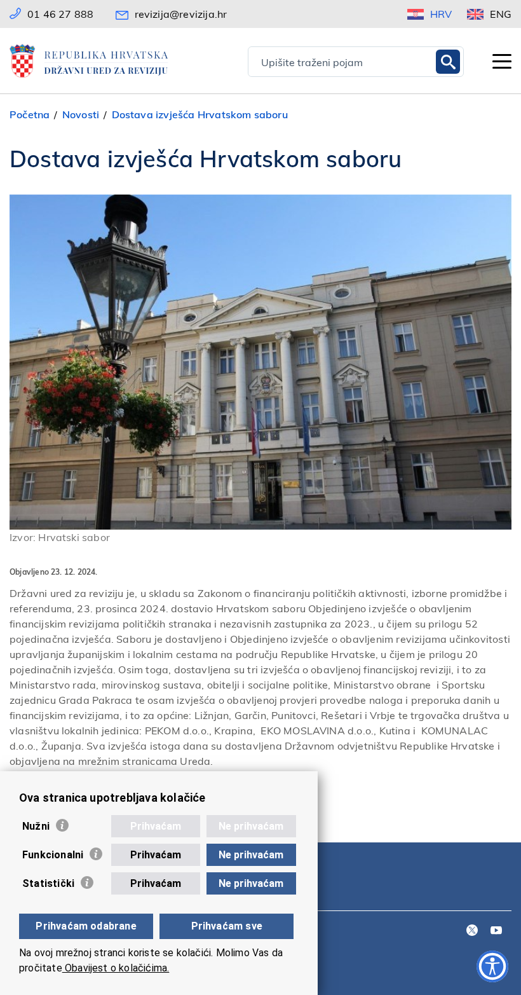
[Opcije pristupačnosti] (492, 966)
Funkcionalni (52, 855)
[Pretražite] (448, 62)
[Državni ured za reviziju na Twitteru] (472, 931)
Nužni (36, 826)
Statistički (48, 883)
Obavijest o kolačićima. (116, 968)
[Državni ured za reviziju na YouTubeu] (496, 931)
